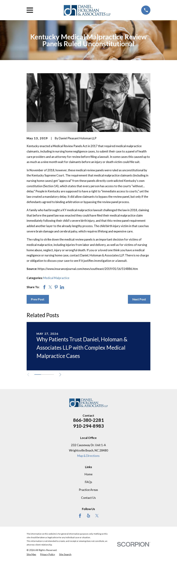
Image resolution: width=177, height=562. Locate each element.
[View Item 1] (37, 374)
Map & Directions (88, 456)
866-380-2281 (88, 420)
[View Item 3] (50, 374)
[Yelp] (88, 516)
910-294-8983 (88, 426)
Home (88, 474)
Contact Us (88, 497)
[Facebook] (80, 516)
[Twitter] (97, 516)
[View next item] (60, 374)
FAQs (88, 482)
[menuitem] (31, 554)
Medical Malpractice (56, 278)
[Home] (87, 10)
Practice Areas (88, 490)
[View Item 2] (44, 374)
